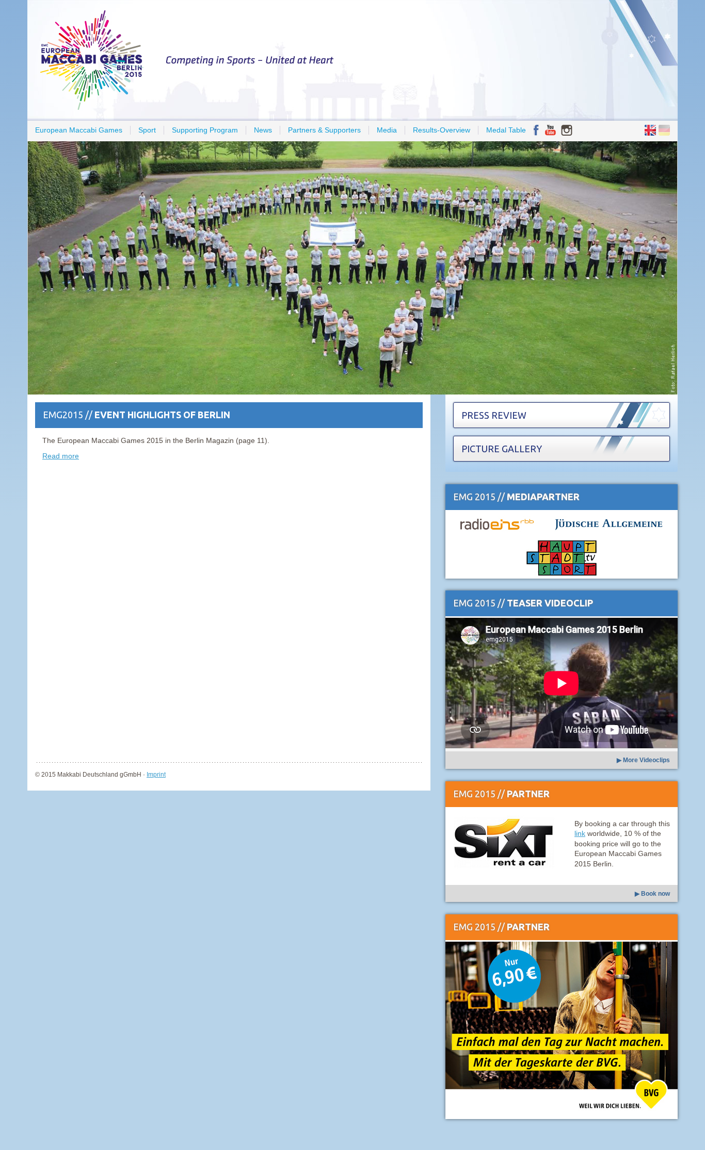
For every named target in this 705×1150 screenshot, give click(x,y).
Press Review (493, 415)
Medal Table (506, 130)
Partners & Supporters (324, 130)
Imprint (156, 774)
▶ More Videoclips (643, 760)
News (263, 130)
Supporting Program (205, 130)
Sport (147, 130)
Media (387, 130)
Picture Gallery (501, 448)
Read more (60, 456)
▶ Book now (652, 893)
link (579, 833)
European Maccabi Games (78, 130)
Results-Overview (441, 130)
